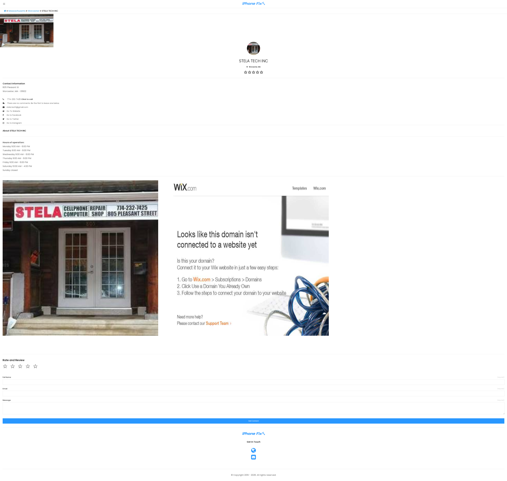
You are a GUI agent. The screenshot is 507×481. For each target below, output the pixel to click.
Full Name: (253, 377)
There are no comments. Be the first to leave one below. (33, 103)
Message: (253, 400)
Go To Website (13, 111)
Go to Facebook (14, 115)
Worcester (33, 10)
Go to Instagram (14, 123)
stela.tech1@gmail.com (17, 107)
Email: (253, 388)
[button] (80, 258)
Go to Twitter (13, 119)
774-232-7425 (20, 99)
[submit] (253, 421)
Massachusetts (16, 10)
